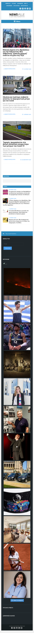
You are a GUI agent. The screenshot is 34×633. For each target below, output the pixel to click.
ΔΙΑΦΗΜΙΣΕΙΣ (20, 3)
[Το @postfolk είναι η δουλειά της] (17, 502)
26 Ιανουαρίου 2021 (26, 159)
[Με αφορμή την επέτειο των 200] (17, 364)
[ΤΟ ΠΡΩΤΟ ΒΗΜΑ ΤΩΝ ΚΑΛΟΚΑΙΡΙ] (17, 474)
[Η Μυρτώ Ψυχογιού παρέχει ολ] (17, 584)
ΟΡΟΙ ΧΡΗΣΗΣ (16, 5)
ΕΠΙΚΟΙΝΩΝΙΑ (9, 5)
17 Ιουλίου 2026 (12, 198)
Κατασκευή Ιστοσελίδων (14, 626)
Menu (18, 21)
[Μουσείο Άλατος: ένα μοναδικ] (17, 419)
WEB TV (26, 3)
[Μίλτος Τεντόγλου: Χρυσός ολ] (17, 309)
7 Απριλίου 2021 (27, 114)
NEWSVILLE (8, 3)
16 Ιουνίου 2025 (27, 69)
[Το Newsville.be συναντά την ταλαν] (17, 391)
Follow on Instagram (18, 600)
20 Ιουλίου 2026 (12, 189)
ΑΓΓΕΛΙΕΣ (14, 3)
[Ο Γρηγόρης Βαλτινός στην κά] (17, 446)
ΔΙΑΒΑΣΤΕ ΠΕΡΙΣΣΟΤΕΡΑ (9, 68)
